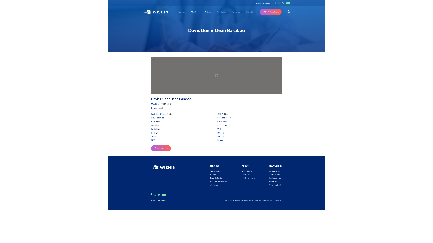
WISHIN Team (247, 171)
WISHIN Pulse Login (271, 12)
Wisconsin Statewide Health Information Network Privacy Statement (253, 200)
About (193, 12)
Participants (221, 12)
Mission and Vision (248, 178)
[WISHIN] (155, 12)
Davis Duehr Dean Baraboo (171, 99)
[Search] (288, 12)
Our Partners (246, 174)
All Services (214, 185)
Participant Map (275, 178)
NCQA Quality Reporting (219, 181)
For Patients (206, 12)
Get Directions (162, 148)
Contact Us (249, 12)
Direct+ (213, 174)
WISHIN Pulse (215, 171)
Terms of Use (277, 200)
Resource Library (275, 171)
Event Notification (216, 178)
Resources (236, 12)
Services (182, 12)
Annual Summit (274, 174)
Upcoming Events (275, 185)
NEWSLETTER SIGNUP (263, 3)
